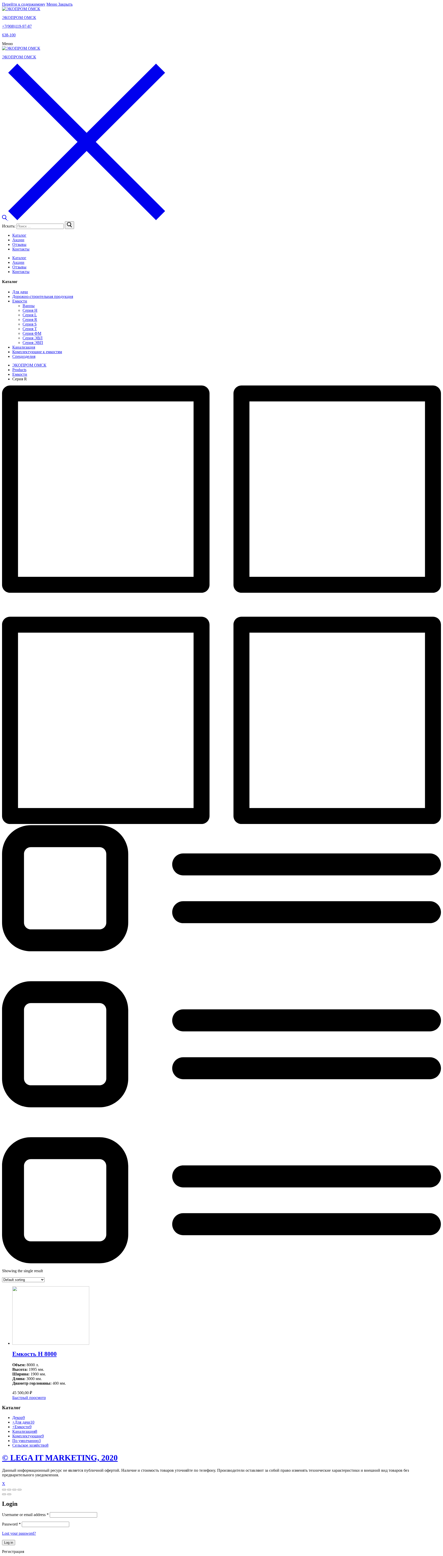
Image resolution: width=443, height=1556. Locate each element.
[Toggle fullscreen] (14, 1489)
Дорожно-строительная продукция (42, 296)
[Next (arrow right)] (9, 1494)
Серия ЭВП (33, 342)
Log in (8, 1542)
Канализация (23, 347)
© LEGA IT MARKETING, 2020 (60, 1457)
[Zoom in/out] (19, 1489)
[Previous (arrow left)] (4, 1494)
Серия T (30, 329)
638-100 (9, 35)
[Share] (9, 1489)
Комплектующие (28, 1436)
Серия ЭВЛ (33, 338)
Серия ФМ (32, 333)
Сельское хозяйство (30, 1445)
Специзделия (23, 356)
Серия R (30, 319)
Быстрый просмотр (29, 1397)
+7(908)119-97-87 (17, 26)
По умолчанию (26, 1440)
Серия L (30, 315)
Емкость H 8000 (34, 1354)
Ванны (29, 306)
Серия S (30, 324)
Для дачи (20, 292)
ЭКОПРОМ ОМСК (19, 17)
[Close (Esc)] (4, 1489)
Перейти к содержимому (23, 4)
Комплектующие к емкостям (37, 352)
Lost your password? (19, 1533)
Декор (18, 1417)
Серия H (30, 310)
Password (11, 1524)
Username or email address (25, 1514)
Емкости (19, 301)
